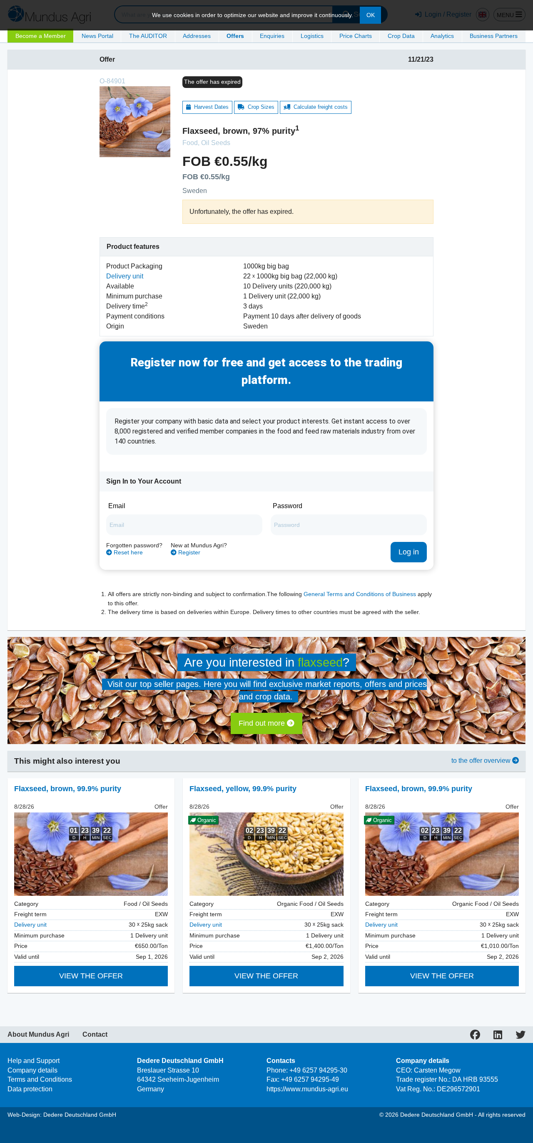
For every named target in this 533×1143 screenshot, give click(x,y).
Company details (32, 1070)
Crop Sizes (259, 107)
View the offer (91, 976)
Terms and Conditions (39, 1079)
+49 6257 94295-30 (318, 1070)
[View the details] (91, 854)
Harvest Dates (210, 107)
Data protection (29, 1089)
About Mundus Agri (38, 1034)
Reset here (127, 552)
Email (116, 505)
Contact (94, 1034)
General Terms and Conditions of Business (360, 594)
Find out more (263, 723)
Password (287, 505)
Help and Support (33, 1060)
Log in (409, 552)
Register (188, 552)
